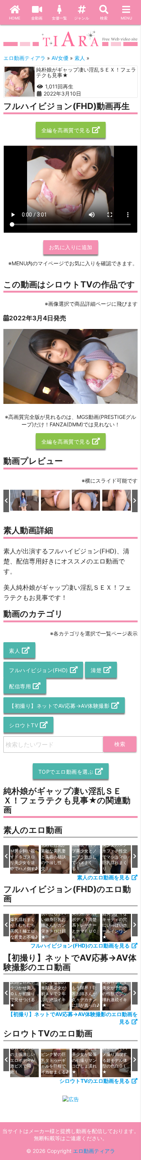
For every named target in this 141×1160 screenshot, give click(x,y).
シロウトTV (23, 725)
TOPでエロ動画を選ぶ (66, 771)
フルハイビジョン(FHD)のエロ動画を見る (80, 945)
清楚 (96, 670)
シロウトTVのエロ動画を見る (94, 1081)
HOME (14, 18)
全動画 (36, 18)
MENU (126, 18)
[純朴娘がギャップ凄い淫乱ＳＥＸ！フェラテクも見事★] (20, 82)
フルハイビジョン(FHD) (38, 670)
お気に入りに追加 (70, 247)
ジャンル (81, 18)
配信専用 (20, 686)
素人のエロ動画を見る (103, 877)
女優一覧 (59, 18)
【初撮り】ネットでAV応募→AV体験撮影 (59, 706)
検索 (104, 18)
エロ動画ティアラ (94, 1151)
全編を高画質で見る (66, 130)
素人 (14, 650)
